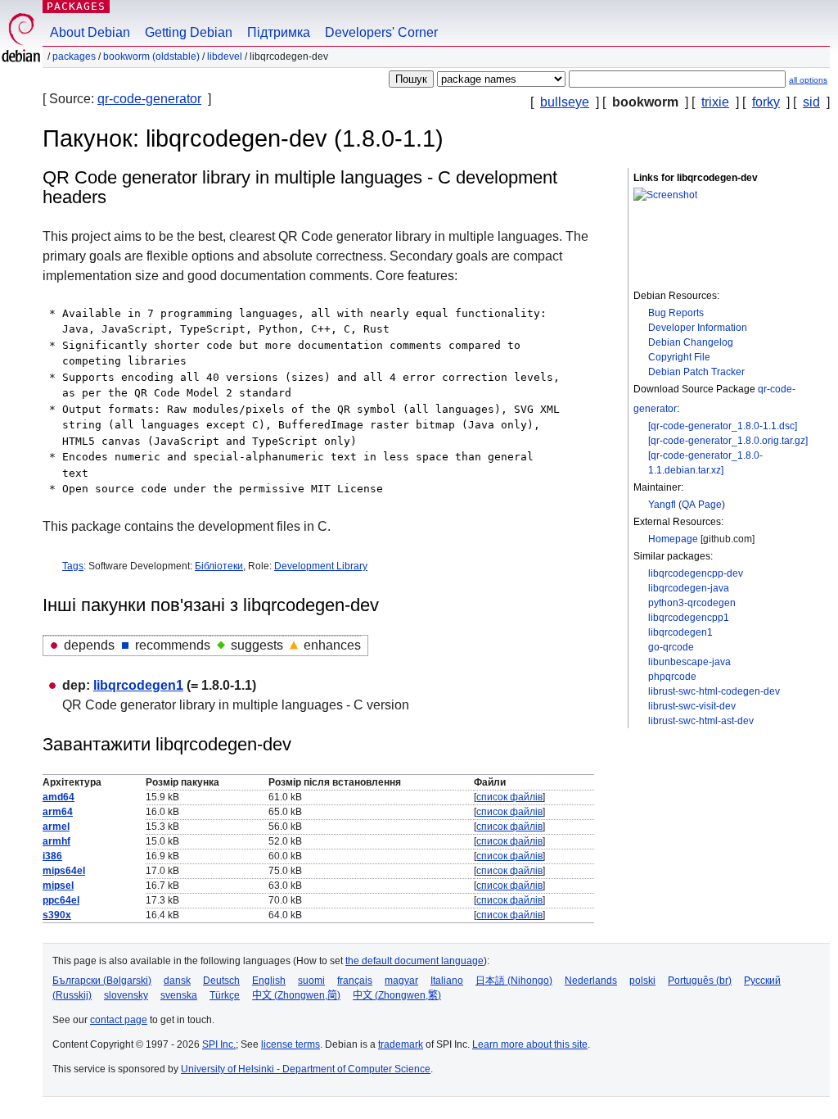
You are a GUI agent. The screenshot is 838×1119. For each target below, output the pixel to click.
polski (642, 980)
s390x (57, 915)
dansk (177, 980)
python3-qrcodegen (692, 603)
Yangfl (662, 504)
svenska (178, 995)
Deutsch (221, 980)
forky (766, 102)
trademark (400, 1044)
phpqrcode (672, 676)
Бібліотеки (219, 566)
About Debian (90, 32)
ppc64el (61, 900)
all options (808, 79)
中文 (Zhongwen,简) (296, 995)
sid (811, 102)
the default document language (414, 961)
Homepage (673, 539)
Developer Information (697, 327)
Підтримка (278, 32)
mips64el (64, 871)
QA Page (702, 504)
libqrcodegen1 (680, 632)
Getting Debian (188, 32)
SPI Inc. (219, 1044)
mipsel (58, 885)
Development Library (320, 566)
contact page (118, 1020)
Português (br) (700, 980)
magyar (401, 980)
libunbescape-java (689, 662)
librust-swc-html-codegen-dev (714, 691)
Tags (72, 566)
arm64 (58, 812)
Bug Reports (676, 313)
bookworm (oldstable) (151, 56)
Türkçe (225, 995)
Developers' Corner (381, 32)
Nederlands (591, 980)
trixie (715, 102)
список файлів (509, 797)
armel (56, 826)
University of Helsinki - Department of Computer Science (305, 1069)
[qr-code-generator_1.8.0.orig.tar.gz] (728, 440)
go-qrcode (671, 647)
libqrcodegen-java (688, 588)
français (354, 980)
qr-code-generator (149, 99)
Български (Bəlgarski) (101, 980)
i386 (52, 856)
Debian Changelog (690, 342)
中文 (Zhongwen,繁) (397, 995)
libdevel (224, 56)
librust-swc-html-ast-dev (701, 721)
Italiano (446, 980)
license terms (290, 1044)
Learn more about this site (530, 1044)
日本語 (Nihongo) (513, 980)
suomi (311, 980)
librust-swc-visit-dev (692, 706)
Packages (76, 6)
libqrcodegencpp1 (688, 617)
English (269, 980)
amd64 (58, 797)
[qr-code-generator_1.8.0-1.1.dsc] (722, 426)
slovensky (126, 995)
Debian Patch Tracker (696, 372)
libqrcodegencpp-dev (695, 573)
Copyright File (679, 357)
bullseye (564, 102)
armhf (56, 841)
